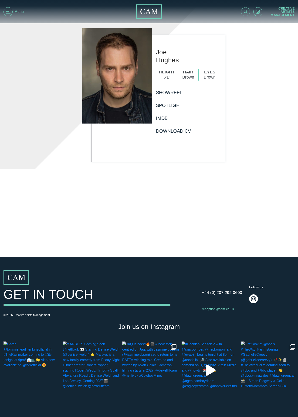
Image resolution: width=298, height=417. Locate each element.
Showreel (169, 92)
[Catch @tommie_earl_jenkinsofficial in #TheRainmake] (32, 370)
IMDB (162, 118)
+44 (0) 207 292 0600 (222, 292)
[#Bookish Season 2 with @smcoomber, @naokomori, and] (210, 370)
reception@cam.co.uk (218, 309)
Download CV (173, 131)
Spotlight (169, 105)
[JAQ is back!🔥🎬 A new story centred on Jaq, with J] (150, 370)
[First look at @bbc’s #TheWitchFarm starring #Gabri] (269, 370)
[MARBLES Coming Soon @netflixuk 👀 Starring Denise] (91, 370)
